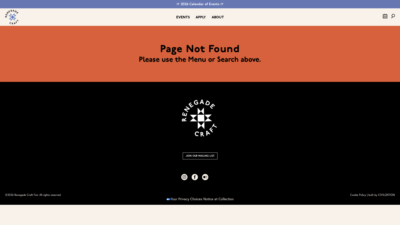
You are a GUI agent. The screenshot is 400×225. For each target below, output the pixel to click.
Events (183, 17)
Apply (201, 17)
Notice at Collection (218, 199)
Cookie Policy (358, 195)
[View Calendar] (385, 17)
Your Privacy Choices (186, 199)
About (218, 17)
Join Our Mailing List (200, 155)
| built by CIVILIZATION (381, 195)
